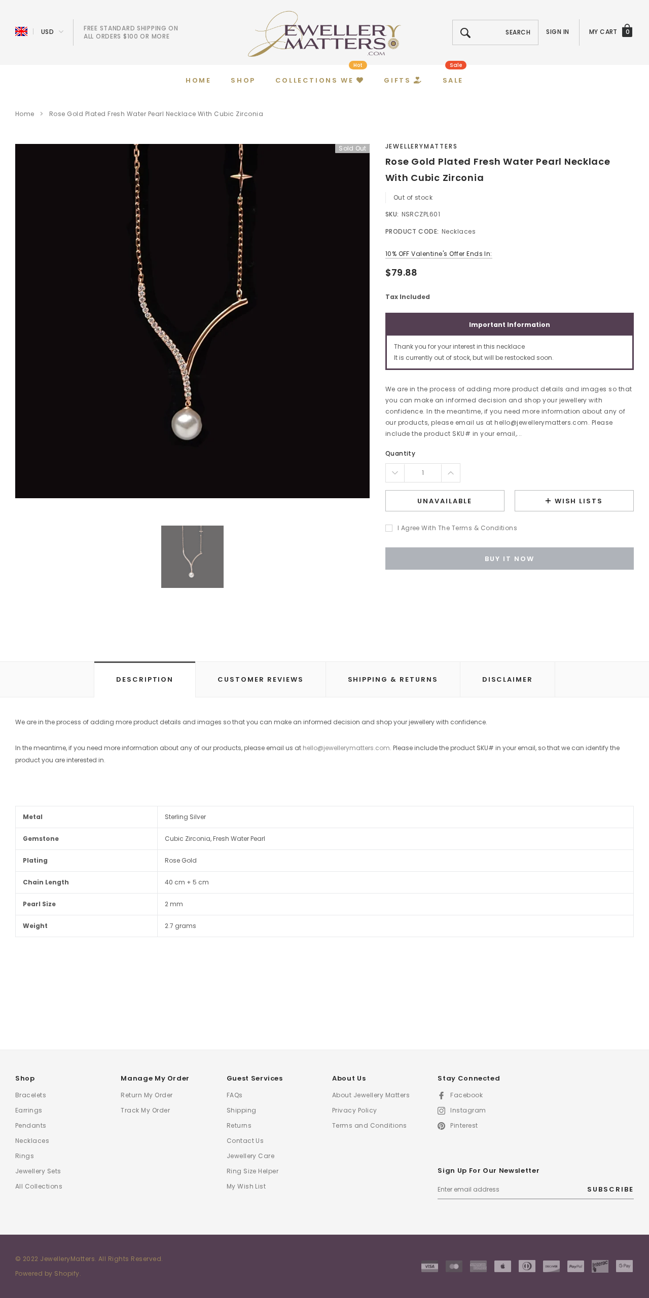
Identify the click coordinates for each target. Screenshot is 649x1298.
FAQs (235, 1095)
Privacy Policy (354, 1110)
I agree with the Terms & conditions (458, 528)
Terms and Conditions (369, 1125)
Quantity (400, 453)
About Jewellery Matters (371, 1095)
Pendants (31, 1125)
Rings (24, 1156)
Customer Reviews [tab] (260, 679)
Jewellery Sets (38, 1171)
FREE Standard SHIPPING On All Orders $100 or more (131, 32)
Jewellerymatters (421, 146)
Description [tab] (144, 679)
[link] (192, 557)
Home (24, 113)
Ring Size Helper (253, 1171)
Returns (239, 1125)
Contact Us (245, 1140)
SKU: (392, 214)
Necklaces (32, 1140)
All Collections (38, 1186)
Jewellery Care (251, 1156)
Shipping (242, 1110)
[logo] (324, 33)
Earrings (29, 1110)
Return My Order (146, 1095)
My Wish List (246, 1186)
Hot (358, 65)
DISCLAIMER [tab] (507, 679)
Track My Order (145, 1110)
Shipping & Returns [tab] (393, 679)
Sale (456, 65)
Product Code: (412, 231)
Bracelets (30, 1095)
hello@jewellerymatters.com (346, 748)
